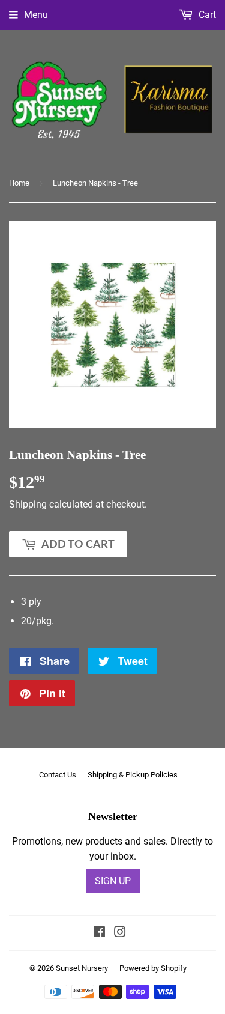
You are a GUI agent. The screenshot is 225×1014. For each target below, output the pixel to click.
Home (19, 182)
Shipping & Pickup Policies (133, 774)
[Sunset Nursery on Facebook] (99, 933)
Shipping (28, 504)
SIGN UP (113, 881)
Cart (206, 14)
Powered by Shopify (153, 968)
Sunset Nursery (82, 968)
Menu (36, 14)
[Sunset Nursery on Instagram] (120, 933)
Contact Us (57, 774)
